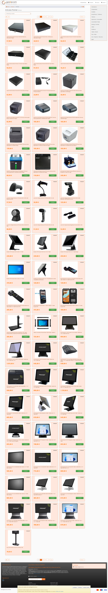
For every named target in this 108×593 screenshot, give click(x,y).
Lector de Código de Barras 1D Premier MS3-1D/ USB (44, 198)
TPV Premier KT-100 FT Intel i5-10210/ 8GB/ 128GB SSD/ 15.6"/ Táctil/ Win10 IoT (71, 333)
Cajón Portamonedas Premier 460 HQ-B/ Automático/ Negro (44, 64)
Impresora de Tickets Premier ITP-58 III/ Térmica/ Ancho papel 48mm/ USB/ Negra (71, 91)
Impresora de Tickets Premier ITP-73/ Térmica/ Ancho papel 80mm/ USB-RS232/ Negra (18, 118)
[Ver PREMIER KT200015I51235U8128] (45, 377)
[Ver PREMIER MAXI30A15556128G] (72, 296)
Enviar (43, 579)
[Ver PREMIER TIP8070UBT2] (45, 108)
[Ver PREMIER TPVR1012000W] (45, 269)
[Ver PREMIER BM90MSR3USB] (72, 215)
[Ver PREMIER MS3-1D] (45, 189)
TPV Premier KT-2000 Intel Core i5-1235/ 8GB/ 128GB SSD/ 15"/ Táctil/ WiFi (45, 387)
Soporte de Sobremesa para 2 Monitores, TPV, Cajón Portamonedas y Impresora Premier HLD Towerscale (17, 333)
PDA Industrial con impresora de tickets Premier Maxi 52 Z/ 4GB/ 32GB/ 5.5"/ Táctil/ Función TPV (18, 306)
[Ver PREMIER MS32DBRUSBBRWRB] (72, 189)
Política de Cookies (59, 591)
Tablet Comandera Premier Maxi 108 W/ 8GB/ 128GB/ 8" (44, 332)
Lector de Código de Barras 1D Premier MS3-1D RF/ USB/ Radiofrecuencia (17, 198)
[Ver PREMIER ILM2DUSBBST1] (45, 215)
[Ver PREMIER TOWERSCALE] (18, 323)
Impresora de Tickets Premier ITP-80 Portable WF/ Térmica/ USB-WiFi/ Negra (71, 118)
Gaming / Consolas (95, 24)
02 (43, 16)
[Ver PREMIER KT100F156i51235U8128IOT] (72, 323)
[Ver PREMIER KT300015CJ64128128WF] (45, 404)
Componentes (94, 9)
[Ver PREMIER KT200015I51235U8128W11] (72, 377)
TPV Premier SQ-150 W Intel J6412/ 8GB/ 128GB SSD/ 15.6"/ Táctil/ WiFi (71, 494)
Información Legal (54, 582)
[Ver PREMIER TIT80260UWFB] (18, 135)
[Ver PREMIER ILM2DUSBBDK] (18, 215)
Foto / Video (93, 34)
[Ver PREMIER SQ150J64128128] (72, 484)
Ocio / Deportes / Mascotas (97, 36)
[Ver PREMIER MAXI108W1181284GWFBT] (45, 323)
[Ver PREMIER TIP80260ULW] (45, 162)
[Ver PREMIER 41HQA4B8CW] (72, 27)
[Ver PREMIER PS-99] (45, 81)
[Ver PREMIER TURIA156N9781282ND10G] (45, 511)
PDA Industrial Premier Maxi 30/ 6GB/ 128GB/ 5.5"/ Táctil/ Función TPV (71, 306)
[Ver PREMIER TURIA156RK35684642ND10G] (18, 511)
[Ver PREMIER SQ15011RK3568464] (45, 484)
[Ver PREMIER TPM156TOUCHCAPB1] (45, 242)
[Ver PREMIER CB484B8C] (72, 54)
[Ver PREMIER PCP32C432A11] (18, 484)
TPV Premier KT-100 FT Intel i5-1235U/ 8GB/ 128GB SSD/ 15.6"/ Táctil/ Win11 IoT (17, 360)
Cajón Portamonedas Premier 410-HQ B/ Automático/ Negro (17, 64)
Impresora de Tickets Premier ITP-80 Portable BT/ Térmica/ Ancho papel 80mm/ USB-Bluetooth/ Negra (45, 118)
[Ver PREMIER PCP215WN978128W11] (72, 457)
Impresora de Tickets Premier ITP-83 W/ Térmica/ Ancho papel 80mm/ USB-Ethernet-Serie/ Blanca (71, 145)
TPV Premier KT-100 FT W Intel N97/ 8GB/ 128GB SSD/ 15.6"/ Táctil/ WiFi (44, 360)
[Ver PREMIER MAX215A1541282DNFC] (45, 296)
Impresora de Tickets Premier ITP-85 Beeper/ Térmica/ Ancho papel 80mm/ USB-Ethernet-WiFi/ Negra (17, 172)
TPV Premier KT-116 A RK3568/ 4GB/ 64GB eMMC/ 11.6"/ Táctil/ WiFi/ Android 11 (17, 387)
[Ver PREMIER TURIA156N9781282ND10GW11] (72, 511)
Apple (92, 39)
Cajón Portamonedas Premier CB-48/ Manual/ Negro (70, 63)
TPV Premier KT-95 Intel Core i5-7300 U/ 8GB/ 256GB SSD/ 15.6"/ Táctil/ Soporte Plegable (18, 440)
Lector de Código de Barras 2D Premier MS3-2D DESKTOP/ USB (18, 225)
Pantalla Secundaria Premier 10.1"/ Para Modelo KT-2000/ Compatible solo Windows (45, 279)
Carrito (103, 2)
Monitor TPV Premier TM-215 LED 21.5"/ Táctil (15, 278)
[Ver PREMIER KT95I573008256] (18, 430)
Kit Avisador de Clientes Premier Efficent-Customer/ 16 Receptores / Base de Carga (70, 172)
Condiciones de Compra (33, 585)
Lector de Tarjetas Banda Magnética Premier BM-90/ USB (71, 224)
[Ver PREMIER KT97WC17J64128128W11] (45, 430)
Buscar (97, 2)
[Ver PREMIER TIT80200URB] (18, 108)
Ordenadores (94, 6)
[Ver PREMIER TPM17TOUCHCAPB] (72, 242)
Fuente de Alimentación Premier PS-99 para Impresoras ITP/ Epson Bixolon (44, 91)
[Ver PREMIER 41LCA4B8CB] (45, 27)
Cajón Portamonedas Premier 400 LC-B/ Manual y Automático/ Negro (43, 37)
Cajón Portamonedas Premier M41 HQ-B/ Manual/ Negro (17, 90)
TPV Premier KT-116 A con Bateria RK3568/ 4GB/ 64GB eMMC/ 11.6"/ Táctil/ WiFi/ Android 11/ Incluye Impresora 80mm (71, 360)
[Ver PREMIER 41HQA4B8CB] (18, 54)
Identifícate (84, 2)
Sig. (51, 16)
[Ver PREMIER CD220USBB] (18, 538)
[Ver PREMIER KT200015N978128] (18, 404)
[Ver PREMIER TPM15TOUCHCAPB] (18, 242)
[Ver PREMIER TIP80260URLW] (72, 135)
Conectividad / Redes (95, 21)
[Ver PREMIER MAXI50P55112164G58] (72, 269)
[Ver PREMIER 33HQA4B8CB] (18, 27)
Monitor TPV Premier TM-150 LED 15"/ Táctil (15, 251)
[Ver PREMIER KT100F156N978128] (45, 350)
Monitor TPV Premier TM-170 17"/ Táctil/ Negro (69, 251)
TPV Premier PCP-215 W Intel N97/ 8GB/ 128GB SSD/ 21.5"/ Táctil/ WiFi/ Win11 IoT (71, 467)
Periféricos (93, 29)
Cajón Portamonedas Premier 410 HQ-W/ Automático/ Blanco (70, 37)
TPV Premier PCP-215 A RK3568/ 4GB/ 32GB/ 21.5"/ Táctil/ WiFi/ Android (18, 467)
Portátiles (93, 11)
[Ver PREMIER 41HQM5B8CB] (18, 81)
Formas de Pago (53, 585)
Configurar (75, 587)
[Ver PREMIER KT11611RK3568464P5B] (72, 350)
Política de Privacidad (37, 573)
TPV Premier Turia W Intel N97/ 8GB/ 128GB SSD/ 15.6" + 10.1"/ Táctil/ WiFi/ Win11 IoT (71, 521)
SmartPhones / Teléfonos (96, 14)
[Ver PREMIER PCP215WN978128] (45, 457)
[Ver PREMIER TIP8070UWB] (72, 108)
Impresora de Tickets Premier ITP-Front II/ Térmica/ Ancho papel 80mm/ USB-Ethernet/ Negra (45, 172)
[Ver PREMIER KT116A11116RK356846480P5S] (18, 377)
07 (49, 16)
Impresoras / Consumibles (96, 19)
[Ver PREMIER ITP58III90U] (72, 81)
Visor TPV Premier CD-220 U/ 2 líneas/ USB (15, 547)
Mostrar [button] (82, 16)
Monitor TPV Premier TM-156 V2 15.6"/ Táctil (42, 251)
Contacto (91, 2)
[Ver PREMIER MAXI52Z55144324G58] (18, 296)
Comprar (26, 41)
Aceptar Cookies (86, 587)
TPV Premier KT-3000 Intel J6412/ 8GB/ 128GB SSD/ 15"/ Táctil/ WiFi (44, 414)
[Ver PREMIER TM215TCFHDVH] (18, 269)
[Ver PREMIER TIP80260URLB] (45, 135)
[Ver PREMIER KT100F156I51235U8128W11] (18, 350)
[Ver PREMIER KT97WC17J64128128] (72, 430)
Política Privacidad (32, 584)
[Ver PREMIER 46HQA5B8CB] (45, 54)
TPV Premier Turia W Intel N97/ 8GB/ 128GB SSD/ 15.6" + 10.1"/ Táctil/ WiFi (44, 521)
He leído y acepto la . (37, 576)
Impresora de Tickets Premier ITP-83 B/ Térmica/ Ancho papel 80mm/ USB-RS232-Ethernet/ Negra (44, 145)
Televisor (93, 16)
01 (40, 16)
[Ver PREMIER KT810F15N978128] (72, 404)
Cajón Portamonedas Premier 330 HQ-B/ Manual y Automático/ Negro (16, 37)
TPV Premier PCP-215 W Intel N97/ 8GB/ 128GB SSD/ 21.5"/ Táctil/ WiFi (45, 467)
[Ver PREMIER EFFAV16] (72, 162)
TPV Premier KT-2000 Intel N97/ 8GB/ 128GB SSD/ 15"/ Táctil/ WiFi (17, 414)
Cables (92, 26)
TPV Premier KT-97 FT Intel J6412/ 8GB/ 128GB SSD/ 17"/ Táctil (71, 440)
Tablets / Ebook (94, 31)
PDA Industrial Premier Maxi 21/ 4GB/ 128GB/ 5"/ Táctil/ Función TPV (44, 306)
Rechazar (80, 587)
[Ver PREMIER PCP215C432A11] (18, 457)
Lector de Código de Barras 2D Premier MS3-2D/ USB (44, 224)
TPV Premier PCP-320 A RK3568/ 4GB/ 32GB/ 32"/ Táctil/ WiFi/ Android (17, 494)
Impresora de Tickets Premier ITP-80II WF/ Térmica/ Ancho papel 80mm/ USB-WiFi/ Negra (18, 145)
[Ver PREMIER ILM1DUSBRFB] (18, 189)
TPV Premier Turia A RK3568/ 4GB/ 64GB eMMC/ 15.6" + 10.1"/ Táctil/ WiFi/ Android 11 (17, 521)
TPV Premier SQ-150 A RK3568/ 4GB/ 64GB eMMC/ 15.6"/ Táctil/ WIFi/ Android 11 (45, 494)
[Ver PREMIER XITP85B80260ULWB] (18, 162)
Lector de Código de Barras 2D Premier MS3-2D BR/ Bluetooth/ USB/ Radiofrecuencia (70, 198)
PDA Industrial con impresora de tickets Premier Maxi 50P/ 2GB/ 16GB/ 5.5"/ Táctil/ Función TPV (71, 279)
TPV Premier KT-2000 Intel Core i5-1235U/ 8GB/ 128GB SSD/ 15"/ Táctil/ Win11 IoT (70, 387)
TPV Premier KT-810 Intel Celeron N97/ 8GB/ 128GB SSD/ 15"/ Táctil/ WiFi (71, 414)
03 (45, 16)
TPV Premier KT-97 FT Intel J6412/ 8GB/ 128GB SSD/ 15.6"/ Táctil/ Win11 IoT (45, 440)
